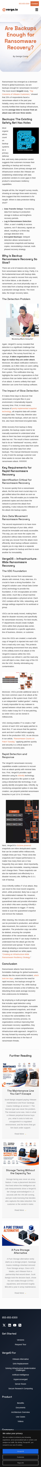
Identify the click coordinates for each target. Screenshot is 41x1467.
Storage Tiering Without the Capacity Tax (20, 1172)
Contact (35, 4)
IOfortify (21, 776)
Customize (20, 1457)
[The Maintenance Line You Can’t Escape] (20, 1063)
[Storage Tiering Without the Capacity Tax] (20, 1143)
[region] (20, 1448)
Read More (20, 1134)
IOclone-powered (24, 845)
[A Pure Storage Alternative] (20, 1222)
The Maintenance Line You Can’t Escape (20, 1092)
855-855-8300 (24, 4)
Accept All (20, 1451)
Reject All (20, 1463)
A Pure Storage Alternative (20, 1251)
